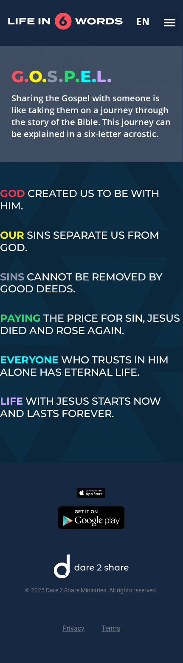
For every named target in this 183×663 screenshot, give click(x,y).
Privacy (73, 628)
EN (142, 22)
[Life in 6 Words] (65, 41)
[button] (169, 22)
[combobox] (143, 21)
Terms (110, 628)
